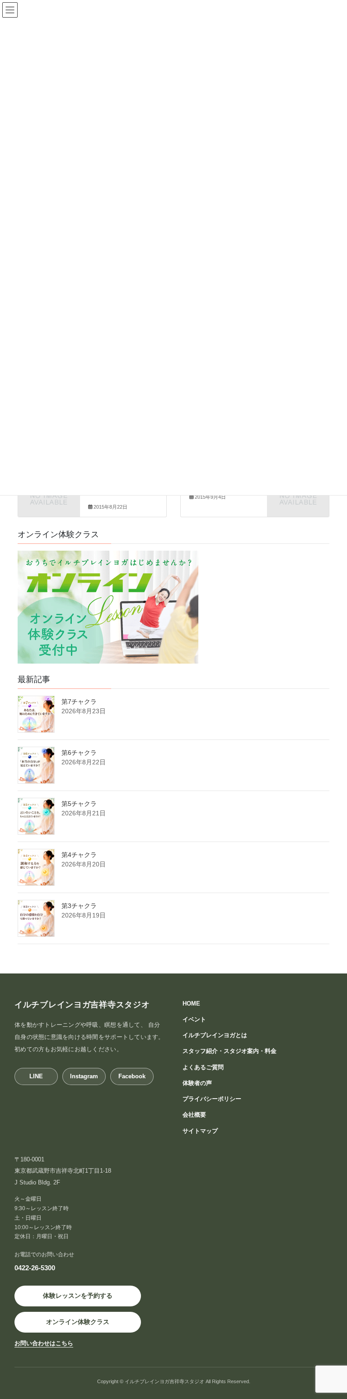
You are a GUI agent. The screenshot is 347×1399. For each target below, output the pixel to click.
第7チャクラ (79, 701)
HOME (191, 1003)
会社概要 (194, 1114)
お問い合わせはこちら (43, 1343)
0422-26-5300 (34, 1268)
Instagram (84, 1076)
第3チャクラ (79, 905)
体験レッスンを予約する (78, 1295)
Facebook (131, 1076)
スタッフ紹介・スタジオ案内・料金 (230, 1051)
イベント (194, 1019)
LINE (36, 1076)
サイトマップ (200, 1131)
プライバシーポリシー (212, 1098)
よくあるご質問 (203, 1067)
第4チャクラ (79, 854)
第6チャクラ (79, 752)
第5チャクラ (79, 803)
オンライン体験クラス (77, 1321)
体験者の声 (197, 1083)
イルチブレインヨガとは (215, 1035)
